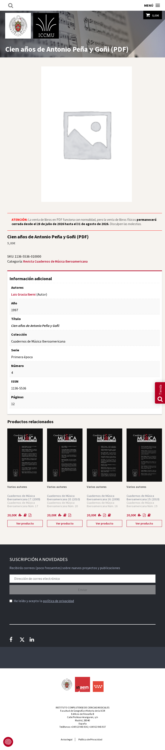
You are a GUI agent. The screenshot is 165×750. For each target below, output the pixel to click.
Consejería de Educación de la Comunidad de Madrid (98, 686)
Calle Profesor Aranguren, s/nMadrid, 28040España (82, 720)
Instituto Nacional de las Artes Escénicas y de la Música (82, 684)
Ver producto (25, 523)
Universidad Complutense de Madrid (18, 26)
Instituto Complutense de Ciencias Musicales (46, 26)
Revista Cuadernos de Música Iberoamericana (55, 261)
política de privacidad (58, 601)
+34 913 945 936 (79, 726)
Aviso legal (66, 739)
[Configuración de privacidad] (8, 742)
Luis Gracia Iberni (23, 294)
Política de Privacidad (90, 739)
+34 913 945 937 (97, 726)
